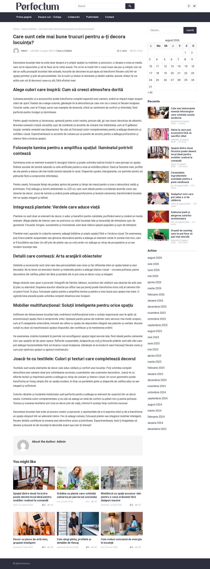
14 (179, 66)
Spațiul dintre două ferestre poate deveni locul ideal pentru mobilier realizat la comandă (32, 497)
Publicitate (92, 17)
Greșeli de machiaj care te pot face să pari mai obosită (181, 233)
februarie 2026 (156, 294)
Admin (24, 51)
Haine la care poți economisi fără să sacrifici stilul (181, 133)
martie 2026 (154, 288)
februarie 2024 (156, 416)
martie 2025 (154, 361)
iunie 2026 (154, 270)
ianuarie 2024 (155, 422)
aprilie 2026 (154, 282)
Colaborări (74, 17)
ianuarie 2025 (155, 374)
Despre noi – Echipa (49, 17)
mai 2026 (153, 276)
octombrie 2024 (157, 392)
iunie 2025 (154, 343)
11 (157, 66)
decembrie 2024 (157, 380)
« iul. (150, 92)
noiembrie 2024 (157, 386)
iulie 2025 (153, 337)
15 (185, 66)
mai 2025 (153, 349)
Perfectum (25, 563)
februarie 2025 (156, 367)
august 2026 (155, 257)
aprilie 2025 (154, 355)
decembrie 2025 (157, 306)
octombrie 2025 (157, 318)
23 (192, 73)
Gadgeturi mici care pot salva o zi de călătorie (182, 197)
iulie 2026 (153, 264)
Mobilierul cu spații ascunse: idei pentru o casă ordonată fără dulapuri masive (121, 497)
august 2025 (155, 331)
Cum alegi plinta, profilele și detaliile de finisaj (74, 541)
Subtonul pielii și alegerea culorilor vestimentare (181, 215)
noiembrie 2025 (157, 312)
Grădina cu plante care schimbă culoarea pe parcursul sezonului (77, 495)
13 (172, 66)
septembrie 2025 (158, 325)
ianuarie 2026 (155, 300)
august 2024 (155, 404)
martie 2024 (154, 410)
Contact (109, 17)
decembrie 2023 (157, 429)
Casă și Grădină (28, 29)
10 (150, 66)
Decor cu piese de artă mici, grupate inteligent (30, 541)
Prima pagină (24, 17)
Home (16, 29)
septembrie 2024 (158, 398)
